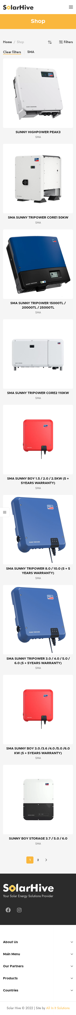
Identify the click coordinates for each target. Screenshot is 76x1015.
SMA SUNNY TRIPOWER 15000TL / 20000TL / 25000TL (38, 305)
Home (7, 42)
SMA (30, 52)
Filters (68, 42)
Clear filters (12, 52)
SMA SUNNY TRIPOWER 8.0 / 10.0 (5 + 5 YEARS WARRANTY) (38, 571)
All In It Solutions (58, 1008)
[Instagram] (19, 910)
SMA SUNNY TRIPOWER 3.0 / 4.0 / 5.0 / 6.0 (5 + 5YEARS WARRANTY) (38, 661)
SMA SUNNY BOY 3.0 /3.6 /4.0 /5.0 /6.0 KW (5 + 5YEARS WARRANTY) (38, 751)
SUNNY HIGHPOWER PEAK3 (38, 132)
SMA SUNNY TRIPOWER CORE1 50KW (38, 217)
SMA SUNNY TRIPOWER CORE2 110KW (38, 393)
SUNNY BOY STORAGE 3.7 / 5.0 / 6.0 (38, 838)
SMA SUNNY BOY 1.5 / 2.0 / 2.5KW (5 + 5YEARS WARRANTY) (38, 481)
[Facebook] (8, 910)
